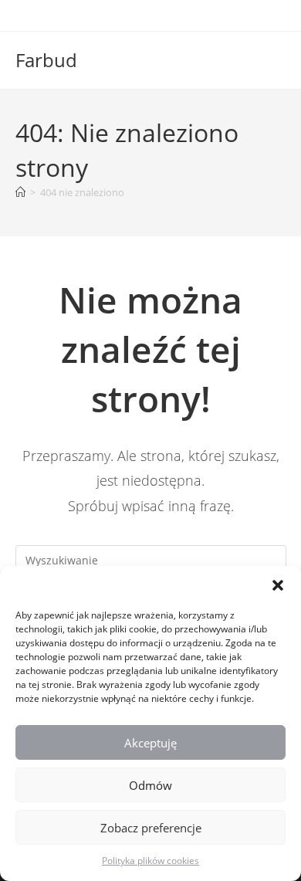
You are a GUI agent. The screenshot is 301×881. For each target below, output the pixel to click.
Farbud (46, 60)
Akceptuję (150, 743)
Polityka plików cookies (150, 860)
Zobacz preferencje (150, 827)
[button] (278, 585)
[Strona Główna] (20, 192)
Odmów (150, 785)
